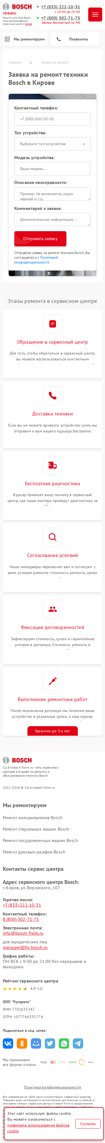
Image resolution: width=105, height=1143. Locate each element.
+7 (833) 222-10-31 (60, 6)
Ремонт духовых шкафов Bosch (34, 852)
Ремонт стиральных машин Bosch (36, 829)
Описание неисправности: (40, 182)
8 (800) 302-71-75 (21, 919)
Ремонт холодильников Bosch (32, 817)
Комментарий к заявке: (38, 208)
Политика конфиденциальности (52, 1087)
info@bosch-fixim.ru (23, 933)
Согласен (88, 1123)
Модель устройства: (34, 157)
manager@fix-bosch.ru (25, 947)
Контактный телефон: (36, 108)
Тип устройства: (30, 132)
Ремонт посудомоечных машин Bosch (40, 840)
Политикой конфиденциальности (36, 260)
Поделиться (8, 1043)
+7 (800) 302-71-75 (60, 18)
